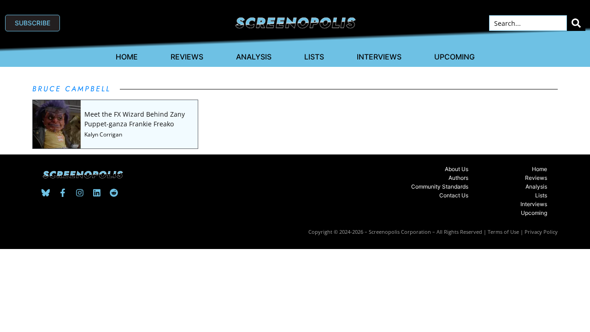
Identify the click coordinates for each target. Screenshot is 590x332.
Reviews (187, 56)
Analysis (253, 56)
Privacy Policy (541, 231)
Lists (314, 56)
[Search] (576, 23)
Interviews (379, 56)
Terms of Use (503, 231)
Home (127, 56)
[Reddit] (114, 192)
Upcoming (454, 56)
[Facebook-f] (62, 192)
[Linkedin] (96, 192)
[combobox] (528, 23)
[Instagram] (79, 192)
